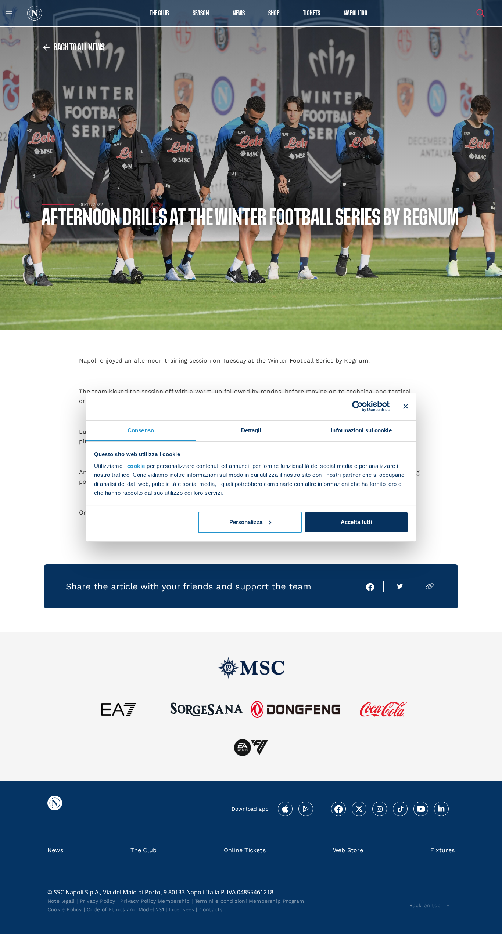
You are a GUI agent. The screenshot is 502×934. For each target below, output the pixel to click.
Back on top (425, 905)
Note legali (61, 901)
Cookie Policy (64, 909)
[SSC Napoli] (34, 13)
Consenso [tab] (141, 430)
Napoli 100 (355, 13)
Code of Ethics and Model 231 (125, 909)
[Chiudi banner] (405, 406)
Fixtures (442, 850)
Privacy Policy (97, 901)
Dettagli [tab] (251, 430)
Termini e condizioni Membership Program (249, 901)
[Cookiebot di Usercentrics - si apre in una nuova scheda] (357, 406)
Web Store (348, 850)
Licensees (181, 909)
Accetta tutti (356, 522)
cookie (136, 466)
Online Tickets (245, 850)
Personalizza (245, 522)
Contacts (211, 909)
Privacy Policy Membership (155, 901)
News (55, 850)
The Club (143, 850)
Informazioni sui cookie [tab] (361, 430)
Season (201, 13)
